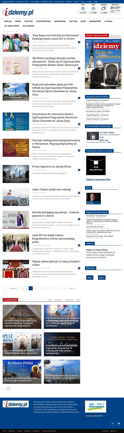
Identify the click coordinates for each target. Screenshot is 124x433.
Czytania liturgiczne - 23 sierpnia (97, 100)
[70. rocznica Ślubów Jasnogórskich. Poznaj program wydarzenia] (22, 372)
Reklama (69, 2)
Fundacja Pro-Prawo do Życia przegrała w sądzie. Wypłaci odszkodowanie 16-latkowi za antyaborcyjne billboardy (103, 105)
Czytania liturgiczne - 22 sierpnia (97, 119)
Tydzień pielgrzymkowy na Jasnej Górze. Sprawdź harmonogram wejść (62, 378)
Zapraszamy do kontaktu (96, 257)
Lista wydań (35, 2)
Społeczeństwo (43, 21)
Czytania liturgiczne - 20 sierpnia (97, 115)
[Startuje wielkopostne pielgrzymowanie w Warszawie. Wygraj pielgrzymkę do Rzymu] (16, 153)
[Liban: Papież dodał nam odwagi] (16, 202)
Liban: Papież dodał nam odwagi (51, 189)
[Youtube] (118, 423)
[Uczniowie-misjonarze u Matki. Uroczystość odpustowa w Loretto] (22, 344)
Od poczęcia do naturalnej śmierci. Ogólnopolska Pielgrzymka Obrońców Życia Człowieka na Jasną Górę (55, 117)
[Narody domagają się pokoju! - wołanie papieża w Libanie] (16, 225)
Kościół (8, 21)
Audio (83, 2)
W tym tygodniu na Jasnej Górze (51, 166)
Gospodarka (60, 21)
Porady (89, 2)
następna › (71, 288)
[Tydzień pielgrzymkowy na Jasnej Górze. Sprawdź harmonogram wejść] (63, 372)
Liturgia (108, 21)
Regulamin (36, 431)
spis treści (115, 35)
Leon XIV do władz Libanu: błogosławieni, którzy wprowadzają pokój (53, 238)
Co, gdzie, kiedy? (11, 26)
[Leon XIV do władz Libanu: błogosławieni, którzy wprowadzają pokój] (16, 248)
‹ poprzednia (13, 288)
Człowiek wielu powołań (94, 227)
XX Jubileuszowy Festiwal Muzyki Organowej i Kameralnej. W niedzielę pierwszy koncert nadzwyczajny (62, 349)
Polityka (28, 21)
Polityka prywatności (49, 431)
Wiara (18, 21)
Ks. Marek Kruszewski (90, 202)
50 (64, 288)
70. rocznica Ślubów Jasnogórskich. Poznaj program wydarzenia (21, 379)
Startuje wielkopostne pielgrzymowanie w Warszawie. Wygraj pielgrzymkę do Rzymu (56, 144)
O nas (5, 431)
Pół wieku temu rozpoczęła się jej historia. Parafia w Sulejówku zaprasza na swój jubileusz (20, 323)
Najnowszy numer (23, 2)
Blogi (95, 2)
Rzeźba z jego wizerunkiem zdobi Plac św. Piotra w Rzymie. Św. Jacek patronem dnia (103, 231)
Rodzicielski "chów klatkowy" (96, 216)
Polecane (105, 431)
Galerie (76, 2)
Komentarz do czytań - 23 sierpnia (98, 111)
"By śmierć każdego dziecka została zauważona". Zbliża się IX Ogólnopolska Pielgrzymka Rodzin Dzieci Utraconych (56, 61)
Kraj (49, 300)
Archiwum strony (47, 2)
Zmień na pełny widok (94, 416)
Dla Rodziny (28, 26)
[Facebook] (112, 423)
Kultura (73, 21)
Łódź (78, 300)
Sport (83, 21)
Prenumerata (59, 2)
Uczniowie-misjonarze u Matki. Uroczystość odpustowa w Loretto (20, 351)
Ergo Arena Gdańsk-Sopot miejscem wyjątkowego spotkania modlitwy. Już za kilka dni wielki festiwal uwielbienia (63, 322)
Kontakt (19, 431)
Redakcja (12, 431)
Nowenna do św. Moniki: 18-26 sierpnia (99, 236)
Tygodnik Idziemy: (9, 2)
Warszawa (58, 300)
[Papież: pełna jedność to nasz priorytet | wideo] (16, 274)
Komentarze (95, 21)
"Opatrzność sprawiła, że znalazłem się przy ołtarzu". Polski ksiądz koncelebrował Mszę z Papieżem (102, 221)
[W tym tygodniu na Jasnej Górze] (16, 179)
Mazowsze (69, 300)
